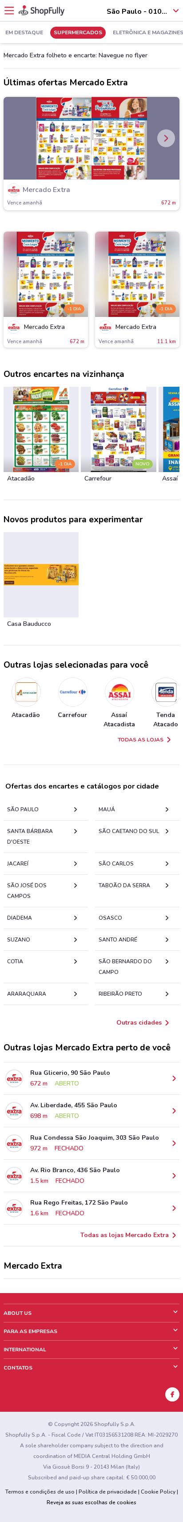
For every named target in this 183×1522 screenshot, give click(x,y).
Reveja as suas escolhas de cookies (91, 1502)
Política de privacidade (108, 1491)
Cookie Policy (158, 1491)
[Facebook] (172, 1394)
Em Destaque (24, 32)
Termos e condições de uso (40, 1491)
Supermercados (78, 32)
